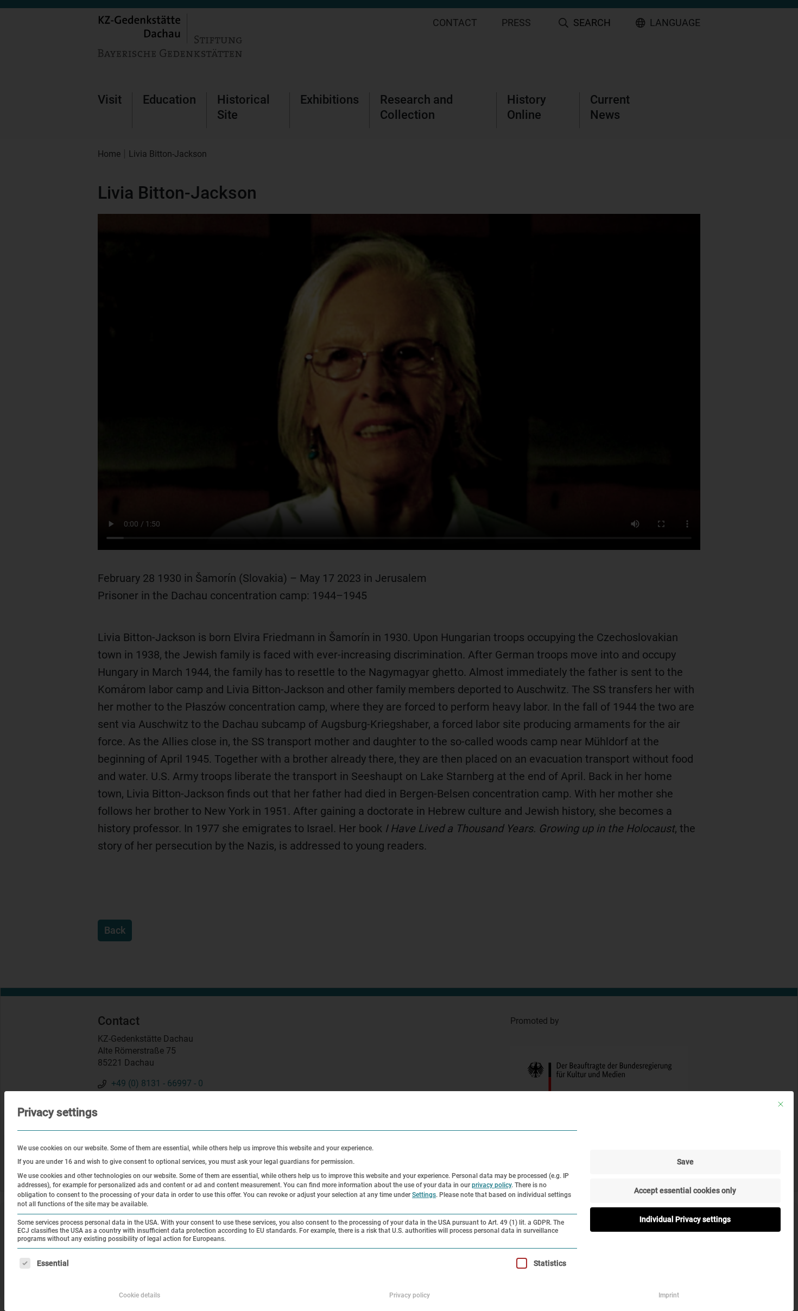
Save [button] (685, 1161)
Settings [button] (424, 1195)
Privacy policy (409, 1295)
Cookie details (139, 1295)
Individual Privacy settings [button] (685, 1219)
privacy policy (491, 1185)
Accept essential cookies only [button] (685, 1190)
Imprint (668, 1295)
